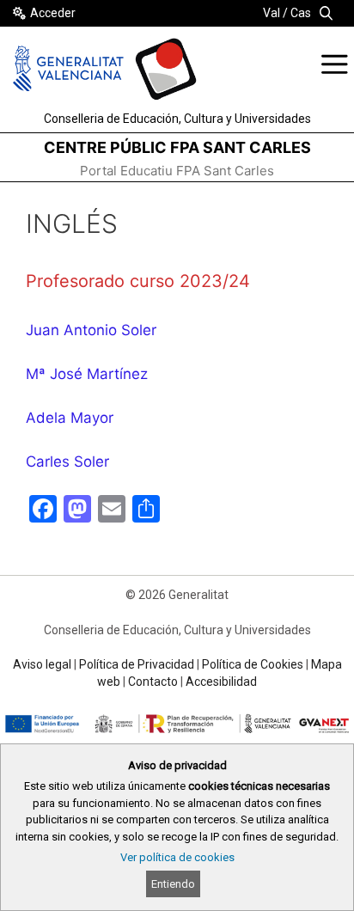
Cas (300, 13)
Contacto (153, 681)
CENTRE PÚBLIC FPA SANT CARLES (177, 147)
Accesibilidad (221, 681)
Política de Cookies (252, 664)
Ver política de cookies (177, 857)
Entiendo (173, 883)
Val (271, 13)
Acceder (53, 13)
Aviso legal (42, 664)
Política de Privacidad (136, 664)
